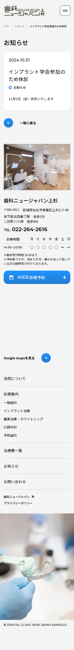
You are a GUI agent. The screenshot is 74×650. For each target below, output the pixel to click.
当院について (15, 378)
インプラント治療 (17, 410)
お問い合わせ (15, 481)
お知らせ (19, 26)
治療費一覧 (13, 450)
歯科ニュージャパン (17, 497)
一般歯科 (10, 402)
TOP (6, 26)
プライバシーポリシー (18, 503)
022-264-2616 (25, 229)
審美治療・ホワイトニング (23, 418)
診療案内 (11, 394)
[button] (65, 11)
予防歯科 (10, 435)
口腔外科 (10, 427)
